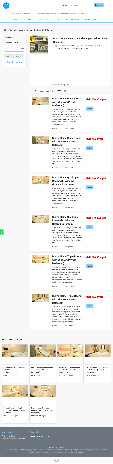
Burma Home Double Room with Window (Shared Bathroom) (42, 369)
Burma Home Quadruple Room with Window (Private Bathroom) (14, 410)
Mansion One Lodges (56, 447)
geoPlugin (74, 450)
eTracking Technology (100, 450)
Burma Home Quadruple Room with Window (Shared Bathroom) (42, 410)
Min (5, 48)
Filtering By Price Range (14, 62)
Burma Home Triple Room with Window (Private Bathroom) (69, 369)
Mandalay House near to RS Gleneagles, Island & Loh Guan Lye (62, 13)
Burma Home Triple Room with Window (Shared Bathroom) (97, 369)
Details (89, 108)
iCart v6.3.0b (19, 450)
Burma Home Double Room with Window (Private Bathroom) (14, 369)
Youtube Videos (8, 436)
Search (99, 5)
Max (22, 48)
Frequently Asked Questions (13, 438)
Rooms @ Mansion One (21, 13)
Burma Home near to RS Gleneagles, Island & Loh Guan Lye (35, 19)
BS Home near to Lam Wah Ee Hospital (81, 19)
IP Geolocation (62, 450)
